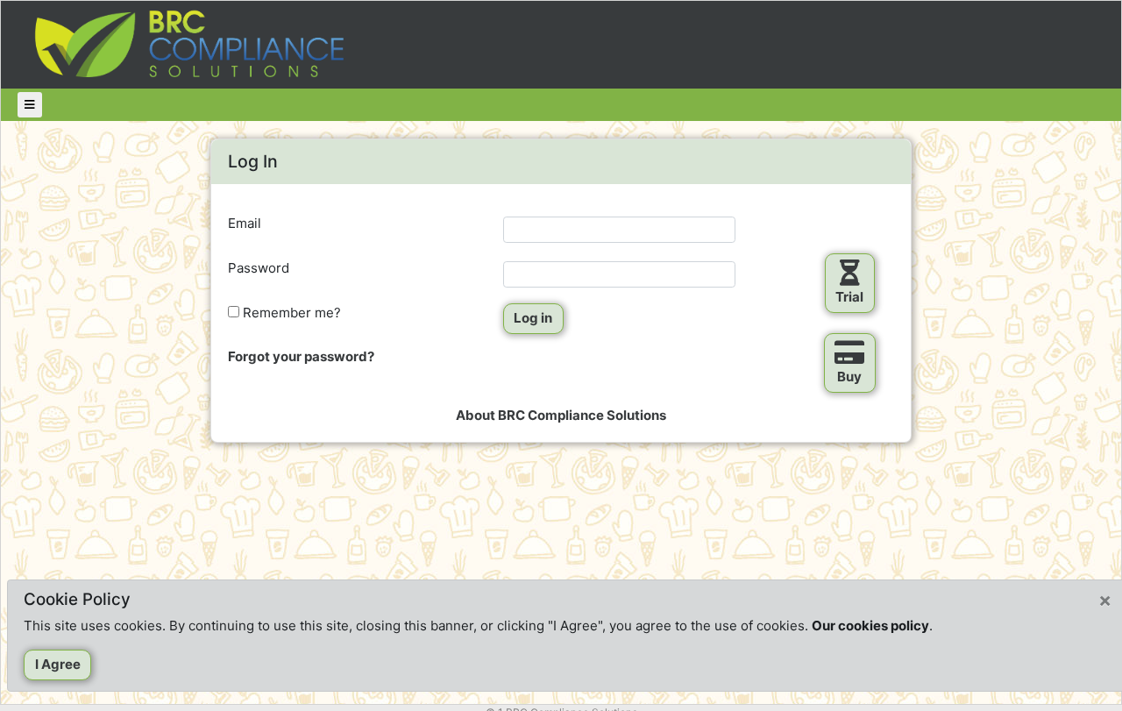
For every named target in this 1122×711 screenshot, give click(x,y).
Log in (533, 317)
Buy (849, 376)
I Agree (58, 664)
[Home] (191, 43)
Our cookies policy (870, 625)
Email (244, 223)
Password (258, 268)
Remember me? (290, 312)
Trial (849, 296)
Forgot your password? (301, 356)
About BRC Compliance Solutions (561, 415)
